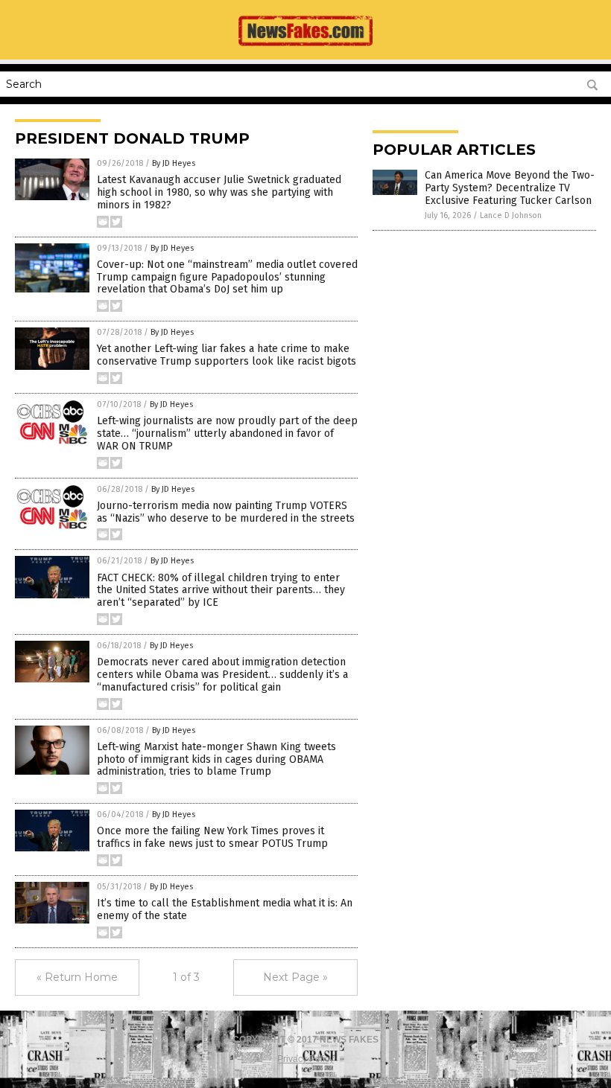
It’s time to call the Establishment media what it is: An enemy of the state (224, 909)
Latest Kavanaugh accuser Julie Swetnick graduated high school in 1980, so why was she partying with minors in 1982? (219, 192)
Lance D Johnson (511, 215)
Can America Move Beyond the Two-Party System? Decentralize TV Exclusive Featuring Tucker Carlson (510, 188)
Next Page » (295, 977)
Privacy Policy (305, 1059)
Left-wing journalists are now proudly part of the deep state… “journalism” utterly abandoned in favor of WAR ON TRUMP (227, 433)
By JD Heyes (173, 163)
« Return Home (77, 977)
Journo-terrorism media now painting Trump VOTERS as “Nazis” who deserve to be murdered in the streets (226, 512)
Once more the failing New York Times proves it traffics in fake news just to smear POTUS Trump (212, 837)
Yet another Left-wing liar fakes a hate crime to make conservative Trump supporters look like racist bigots (226, 355)
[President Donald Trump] (305, 49)
